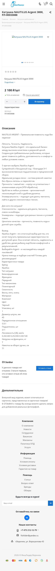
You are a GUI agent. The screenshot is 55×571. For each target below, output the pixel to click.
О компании (27, 425)
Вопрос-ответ (27, 483)
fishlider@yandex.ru (29, 535)
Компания (27, 421)
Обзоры (27, 490)
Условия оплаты (27, 461)
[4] (13, 72)
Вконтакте (26, 517)
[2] (8, 72)
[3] (11, 72)
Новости (27, 429)
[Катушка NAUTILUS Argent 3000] (28, 48)
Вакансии (27, 436)
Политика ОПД (28, 443)
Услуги (27, 447)
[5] (15, 72)
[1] (6, 72)
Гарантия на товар (27, 469)
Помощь (27, 458)
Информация (27, 453)
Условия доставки (27, 465)
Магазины (27, 440)
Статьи (27, 479)
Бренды (27, 487)
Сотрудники (27, 433)
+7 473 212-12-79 (29, 530)
